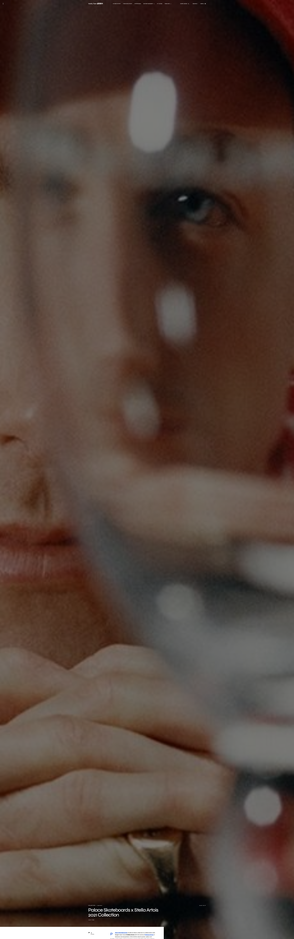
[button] (3, 3)
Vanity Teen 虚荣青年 (95, 4)
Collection (91, 905)
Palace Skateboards (121, 933)
